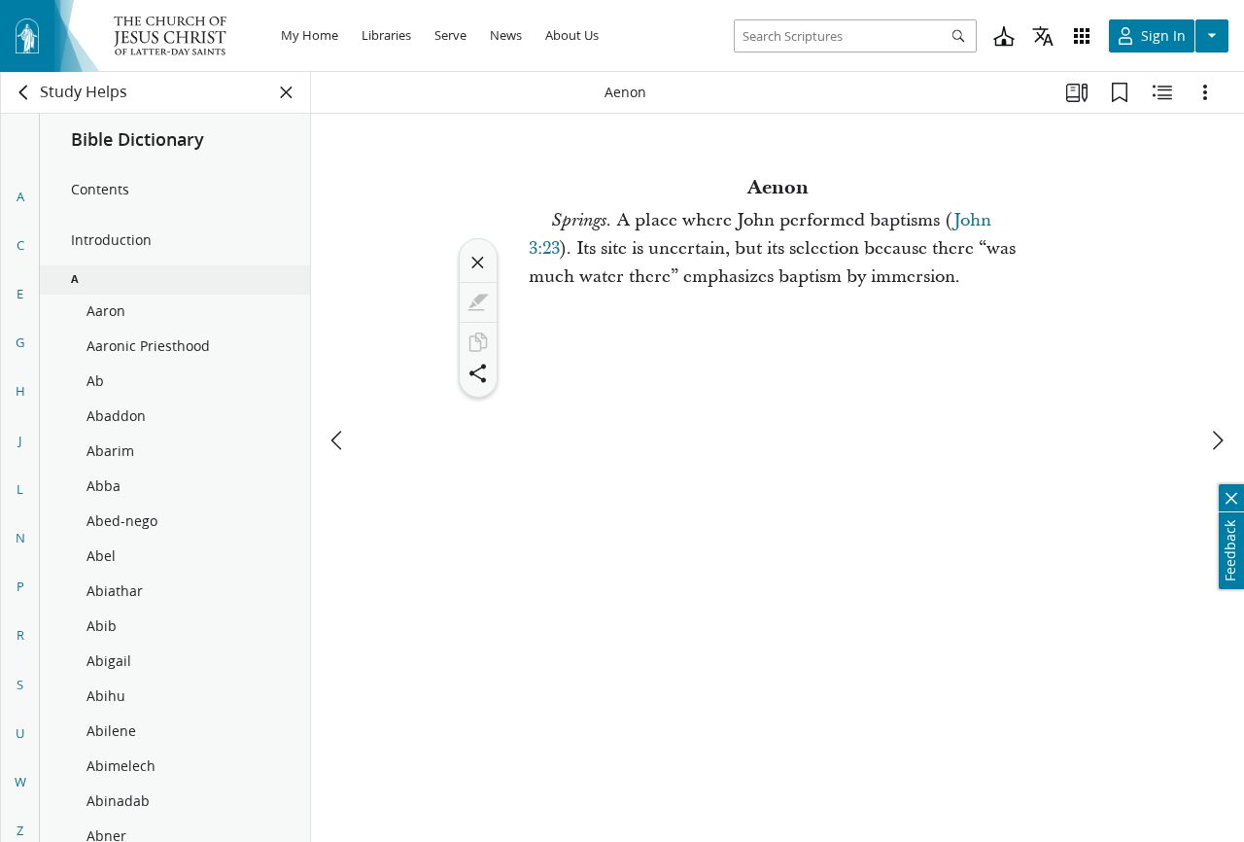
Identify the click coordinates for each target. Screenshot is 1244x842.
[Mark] (478, 302)
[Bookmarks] (1119, 92)
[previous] (338, 440)
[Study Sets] (1076, 92)
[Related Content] (1162, 92)
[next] (1216, 440)
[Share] (478, 373)
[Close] (478, 262)
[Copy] (478, 342)
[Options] (1205, 92)
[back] (24, 92)
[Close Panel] (286, 92)
